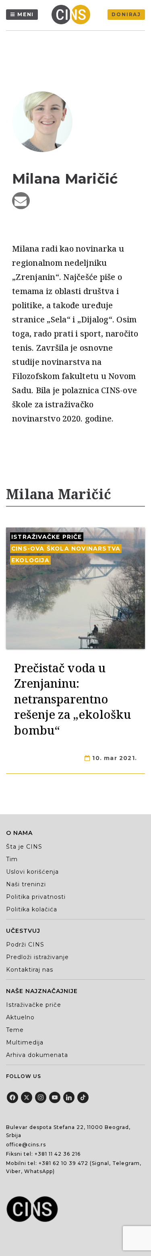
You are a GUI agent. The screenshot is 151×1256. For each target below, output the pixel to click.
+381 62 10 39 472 (63, 1163)
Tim (12, 859)
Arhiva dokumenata (37, 1055)
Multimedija (24, 1042)
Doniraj (126, 14)
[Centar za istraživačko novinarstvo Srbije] (73, 14)
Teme (15, 1030)
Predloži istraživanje (37, 957)
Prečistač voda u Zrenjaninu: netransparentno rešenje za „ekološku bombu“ (72, 699)
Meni (25, 14)
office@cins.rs (26, 1145)
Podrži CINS (25, 944)
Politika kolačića (31, 909)
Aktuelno (20, 1017)
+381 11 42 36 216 (58, 1154)
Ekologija (30, 560)
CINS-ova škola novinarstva (65, 548)
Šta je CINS (24, 846)
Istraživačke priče (46, 537)
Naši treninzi (26, 884)
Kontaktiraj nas (29, 969)
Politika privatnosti (36, 896)
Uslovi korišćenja (32, 871)
